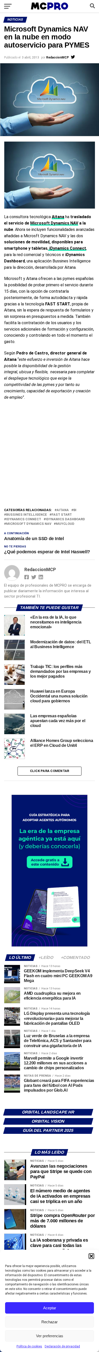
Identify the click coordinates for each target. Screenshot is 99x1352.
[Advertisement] (49, 455)
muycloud (65, 524)
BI (74, 510)
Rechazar (49, 1322)
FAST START (62, 514)
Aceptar (49, 1308)
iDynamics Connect (23, 519)
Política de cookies (29, 1346)
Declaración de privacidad (62, 1346)
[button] (91, 1256)
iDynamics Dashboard (65, 519)
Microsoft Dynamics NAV (54, 223)
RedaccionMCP (57, 57)
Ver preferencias (49, 1336)
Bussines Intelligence (26, 514)
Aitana (58, 216)
